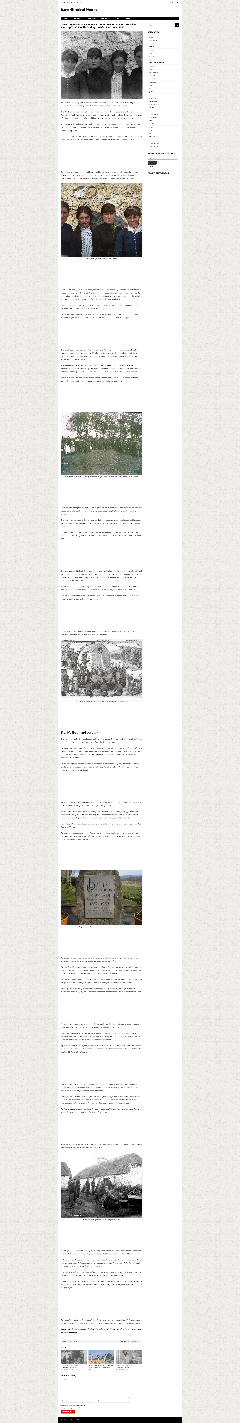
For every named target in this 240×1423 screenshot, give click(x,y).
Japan (151, 92)
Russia (151, 111)
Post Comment (67, 1411)
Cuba (151, 59)
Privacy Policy (77, 2)
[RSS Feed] (172, 2)
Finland (151, 66)
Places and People (154, 104)
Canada (151, 50)
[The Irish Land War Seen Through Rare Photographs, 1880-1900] (74, 1357)
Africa (151, 37)
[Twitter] (177, 2)
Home (65, 18)
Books (128, 18)
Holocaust (152, 82)
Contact (63, 2)
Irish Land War (129, 118)
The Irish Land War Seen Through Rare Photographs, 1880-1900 (72, 1366)
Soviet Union (153, 117)
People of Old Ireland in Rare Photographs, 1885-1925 (124, 1366)
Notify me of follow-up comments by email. (73, 1405)
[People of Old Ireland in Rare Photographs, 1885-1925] (129, 1357)
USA (150, 133)
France (151, 69)
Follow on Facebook (158, 173)
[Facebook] (175, 2)
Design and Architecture (156, 63)
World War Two (154, 146)
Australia (152, 43)
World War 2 (105, 18)
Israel (151, 85)
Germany (152, 76)
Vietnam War (153, 137)
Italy (150, 88)
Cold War (152, 56)
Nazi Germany (153, 101)
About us (69, 2)
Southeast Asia (153, 114)
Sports (151, 124)
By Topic (117, 18)
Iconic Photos (77, 18)
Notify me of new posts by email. (70, 1408)
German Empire (153, 72)
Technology (153, 130)
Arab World (153, 40)
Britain (151, 47)
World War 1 (91, 18)
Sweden (151, 127)
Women (151, 140)
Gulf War (152, 79)
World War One (154, 143)
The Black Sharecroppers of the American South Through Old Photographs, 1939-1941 (101, 1367)
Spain (151, 121)
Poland (151, 108)
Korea (151, 95)
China (151, 53)
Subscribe (152, 163)
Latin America (153, 98)
